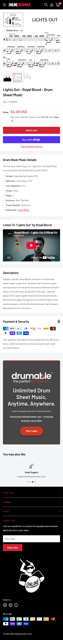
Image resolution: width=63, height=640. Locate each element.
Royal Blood (23, 210)
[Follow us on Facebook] (5, 605)
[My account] (51, 4)
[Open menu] (4, 5)
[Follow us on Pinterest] (10, 605)
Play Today (31, 430)
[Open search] (46, 4)
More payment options (31, 146)
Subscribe (12, 547)
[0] (57, 4)
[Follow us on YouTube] (16, 605)
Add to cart (31, 130)
